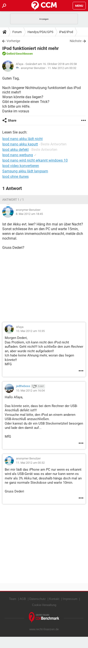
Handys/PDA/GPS (40, 32)
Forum (17, 32)
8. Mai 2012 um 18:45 (29, 214)
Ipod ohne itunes (15, 176)
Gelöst (10, 53)
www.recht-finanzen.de (44, 629)
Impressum (70, 599)
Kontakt (54, 599)
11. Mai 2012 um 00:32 (62, 68)
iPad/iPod (66, 32)
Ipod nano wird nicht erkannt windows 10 (35, 160)
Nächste (75, 41)
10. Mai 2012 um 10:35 (30, 331)
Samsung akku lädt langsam (25, 171)
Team (12, 599)
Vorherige (13, 41)
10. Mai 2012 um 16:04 (30, 390)
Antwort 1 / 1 (13, 199)
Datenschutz (37, 599)
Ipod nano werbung (17, 155)
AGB (23, 599)
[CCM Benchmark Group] (44, 617)
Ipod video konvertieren (20, 166)
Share (12, 120)
